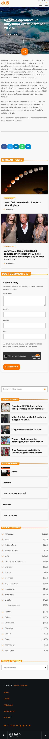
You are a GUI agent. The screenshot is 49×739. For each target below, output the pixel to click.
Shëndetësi (9, 623)
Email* (6, 320)
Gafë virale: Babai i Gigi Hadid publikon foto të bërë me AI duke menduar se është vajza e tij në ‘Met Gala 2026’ (24, 255)
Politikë (8, 612)
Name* (6, 309)
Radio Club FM (21, 685)
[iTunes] (20, 726)
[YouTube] (5, 726)
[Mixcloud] (17, 726)
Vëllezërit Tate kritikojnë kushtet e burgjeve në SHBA (29, 418)
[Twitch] (11, 726)
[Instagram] (23, 726)
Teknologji (9, 650)
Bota (7, 556)
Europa (8, 572)
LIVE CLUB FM (10, 515)
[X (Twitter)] (8, 726)
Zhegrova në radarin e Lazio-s (26, 429)
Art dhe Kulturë (11, 550)
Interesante (9, 198)
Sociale (8, 634)
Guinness (9, 578)
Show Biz (9, 628)
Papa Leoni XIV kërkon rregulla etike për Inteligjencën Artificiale (28, 407)
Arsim (7, 539)
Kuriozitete (9, 594)
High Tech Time (11, 583)
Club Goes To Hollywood (15, 561)
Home (14, 471)
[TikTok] (14, 726)
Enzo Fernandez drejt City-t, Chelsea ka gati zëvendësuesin (27, 451)
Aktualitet (9, 534)
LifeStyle (8, 600)
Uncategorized (14, 605)
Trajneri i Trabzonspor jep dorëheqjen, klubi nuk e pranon (27, 440)
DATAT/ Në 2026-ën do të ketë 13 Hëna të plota (22, 204)
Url (4, 332)
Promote (7, 482)
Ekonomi (8, 567)
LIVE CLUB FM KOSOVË (14, 493)
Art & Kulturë (10, 545)
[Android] (30, 726)
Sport (7, 639)
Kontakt (7, 504)
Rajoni (7, 617)
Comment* (7, 294)
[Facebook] (27, 726)
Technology (10, 645)
